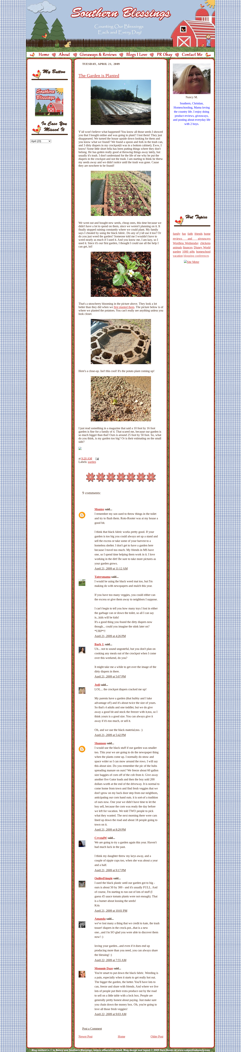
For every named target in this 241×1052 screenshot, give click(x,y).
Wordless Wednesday (186, 243)
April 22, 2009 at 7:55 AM (110, 960)
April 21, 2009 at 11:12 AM (111, 568)
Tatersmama (103, 576)
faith (190, 233)
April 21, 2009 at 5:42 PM (110, 735)
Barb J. (99, 644)
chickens (205, 243)
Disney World (202, 247)
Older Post (157, 1036)
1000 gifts (188, 251)
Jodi (97, 684)
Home (121, 1036)
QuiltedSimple (104, 878)
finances (188, 247)
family (176, 233)
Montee (99, 509)
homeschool (203, 251)
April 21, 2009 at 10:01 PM (111, 910)
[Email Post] (96, 458)
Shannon (100, 743)
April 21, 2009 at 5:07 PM (110, 676)
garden (92, 461)
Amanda (100, 918)
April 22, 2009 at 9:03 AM (110, 1014)
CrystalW (101, 837)
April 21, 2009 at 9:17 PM (110, 870)
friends (198, 233)
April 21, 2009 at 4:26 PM (110, 636)
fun (184, 233)
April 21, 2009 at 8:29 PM (110, 829)
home (207, 233)
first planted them (124, 307)
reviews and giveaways (191, 238)
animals (177, 247)
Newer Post (85, 1036)
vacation (178, 255)
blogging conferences (196, 255)
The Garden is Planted (99, 75)
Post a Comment (92, 1028)
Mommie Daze (104, 968)
